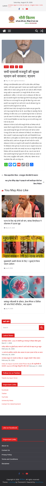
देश (16, 67)
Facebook (5, 390)
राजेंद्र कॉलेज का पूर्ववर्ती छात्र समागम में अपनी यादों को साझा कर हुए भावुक (21, 347)
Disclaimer (5, 464)
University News (7, 400)
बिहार (21, 67)
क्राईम (12, 67)
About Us (5, 446)
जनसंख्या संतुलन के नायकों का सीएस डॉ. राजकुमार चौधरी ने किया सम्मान (21, 358)
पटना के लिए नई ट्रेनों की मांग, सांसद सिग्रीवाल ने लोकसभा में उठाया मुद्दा (23, 222)
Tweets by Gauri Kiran (10, 378)
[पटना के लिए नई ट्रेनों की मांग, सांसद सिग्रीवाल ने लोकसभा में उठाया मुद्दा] (23, 196)
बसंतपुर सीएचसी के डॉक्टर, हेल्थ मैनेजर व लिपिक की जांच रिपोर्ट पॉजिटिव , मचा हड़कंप (22, 303)
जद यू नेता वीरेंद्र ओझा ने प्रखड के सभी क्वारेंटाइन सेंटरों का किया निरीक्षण (23, 182)
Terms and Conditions (10, 459)
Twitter (4, 393)
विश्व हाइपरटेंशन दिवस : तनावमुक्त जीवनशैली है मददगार (21, 175)
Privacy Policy (7, 455)
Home (6, 67)
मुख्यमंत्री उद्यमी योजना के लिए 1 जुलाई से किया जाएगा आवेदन (22, 262)
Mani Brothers (20, 81)
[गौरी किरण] (4, 30)
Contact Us (6, 450)
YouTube (5, 397)
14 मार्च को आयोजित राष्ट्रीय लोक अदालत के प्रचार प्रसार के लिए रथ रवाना (22, 352)
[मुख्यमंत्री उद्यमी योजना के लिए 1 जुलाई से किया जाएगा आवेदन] (23, 237)
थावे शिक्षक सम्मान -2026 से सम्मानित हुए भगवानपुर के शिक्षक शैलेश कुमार (21, 341)
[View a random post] (41, 30)
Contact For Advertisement (11, 404)
